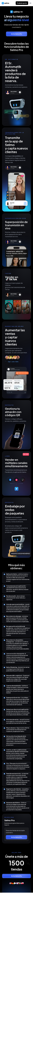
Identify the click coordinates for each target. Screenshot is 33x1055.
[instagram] (9, 1049)
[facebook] (2, 1049)
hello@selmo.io (6, 1041)
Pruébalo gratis (22, 3)
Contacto (7, 914)
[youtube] (13, 1049)
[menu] (30, 3)
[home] (5, 3)
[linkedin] (6, 1049)
